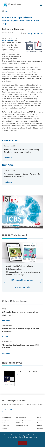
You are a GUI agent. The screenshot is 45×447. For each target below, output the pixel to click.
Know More (20, 375)
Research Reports (6, 417)
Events (4, 431)
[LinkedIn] (29, 33)
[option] (22, 380)
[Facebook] (32, 33)
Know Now (9, 410)
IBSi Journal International (22, 280)
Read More (8, 158)
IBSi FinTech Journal (21, 417)
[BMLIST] (22, 212)
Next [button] (42, 380)
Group (13, 38)
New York (39, 420)
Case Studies (5, 425)
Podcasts (4, 428)
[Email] (38, 33)
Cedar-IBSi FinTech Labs (22, 425)
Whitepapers (5, 420)
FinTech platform (8, 40)
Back (6, 11)
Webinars (4, 422)
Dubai (38, 422)
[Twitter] (34, 33)
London (39, 417)
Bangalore (40, 428)
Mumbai (39, 425)
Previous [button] (3, 380)
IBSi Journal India (22, 287)
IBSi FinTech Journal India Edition (24, 420)
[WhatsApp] (41, 33)
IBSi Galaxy (19, 422)
